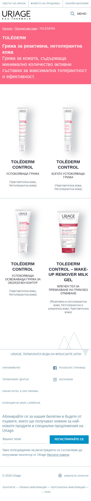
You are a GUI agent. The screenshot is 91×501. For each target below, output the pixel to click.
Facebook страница (72, 367)
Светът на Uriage (14, 3)
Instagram (66, 379)
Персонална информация (68, 487)
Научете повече (58, 454)
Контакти (9, 487)
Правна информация (33, 487)
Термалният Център (15, 379)
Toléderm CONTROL (23, 164)
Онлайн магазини (76, 3)
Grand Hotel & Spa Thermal (20, 391)
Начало (7, 28)
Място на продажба (46, 3)
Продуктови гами (26, 28)
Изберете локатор (76, 475)
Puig (48, 492)
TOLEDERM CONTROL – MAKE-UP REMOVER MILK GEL (68, 272)
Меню (81, 13)
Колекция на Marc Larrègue (21, 403)
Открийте (22, 140)
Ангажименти (11, 367)
